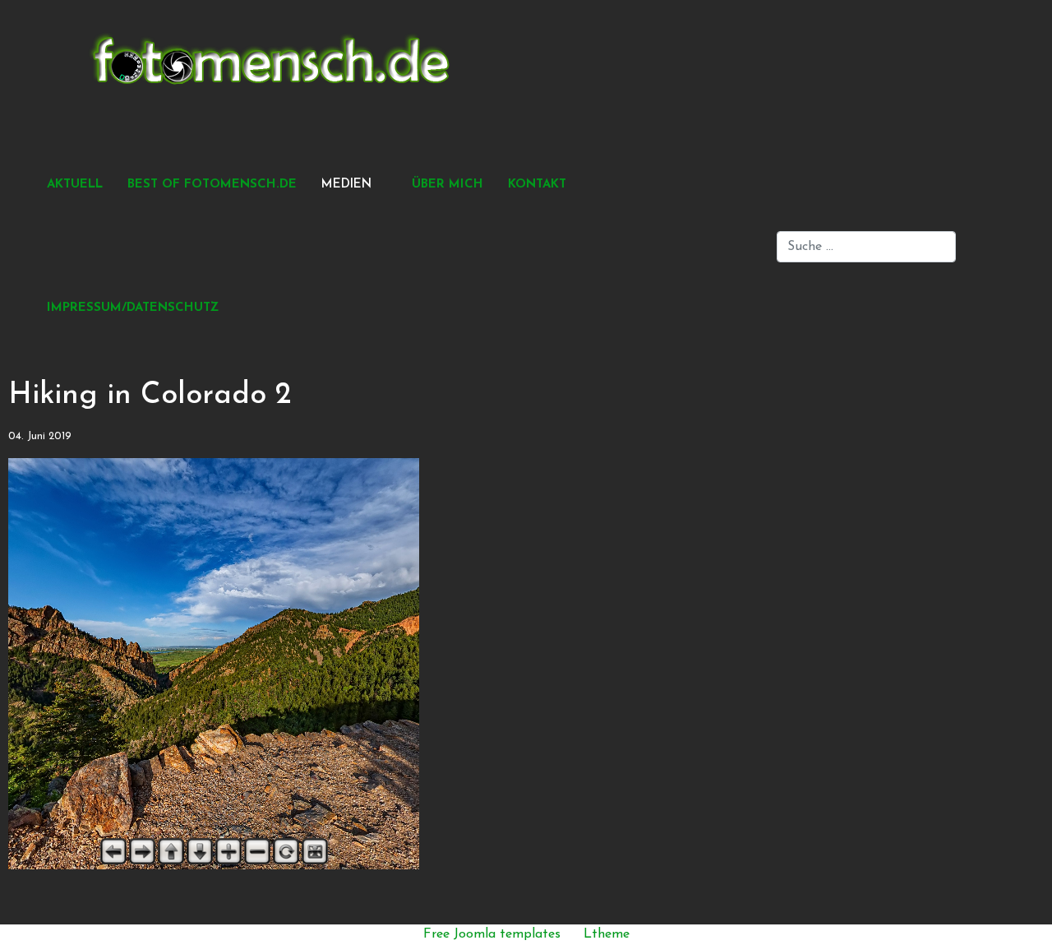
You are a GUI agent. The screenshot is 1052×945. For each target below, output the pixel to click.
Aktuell (75, 184)
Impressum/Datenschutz (133, 308)
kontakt (537, 184)
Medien (346, 184)
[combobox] (866, 246)
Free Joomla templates (492, 934)
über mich (447, 184)
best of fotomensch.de (212, 184)
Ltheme (607, 934)
